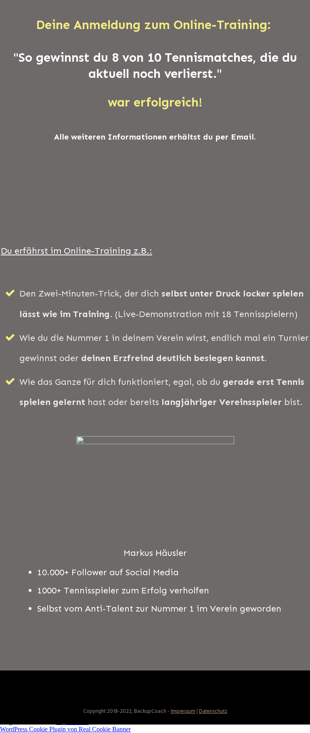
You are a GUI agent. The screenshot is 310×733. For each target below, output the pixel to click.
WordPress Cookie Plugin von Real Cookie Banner (65, 729)
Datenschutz (213, 711)
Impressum (183, 711)
